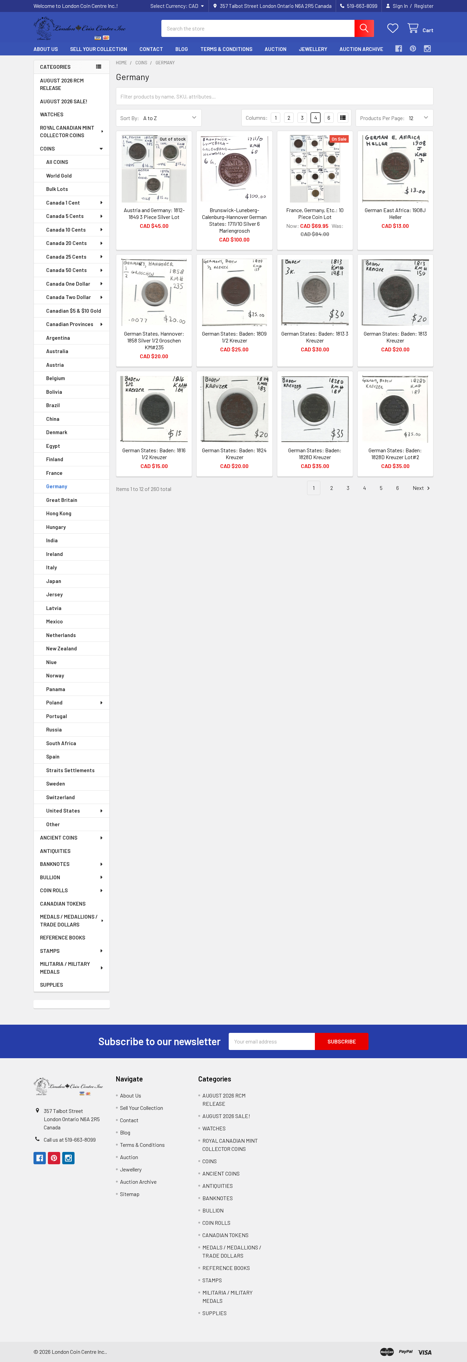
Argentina (58, 338)
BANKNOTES (54, 864)
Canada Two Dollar (68, 297)
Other (53, 824)
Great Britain (61, 500)
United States (63, 810)
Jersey (54, 594)
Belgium (55, 378)
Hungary (56, 527)
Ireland (54, 554)
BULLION (50, 877)
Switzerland (60, 797)
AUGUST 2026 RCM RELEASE (62, 84)
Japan (53, 581)
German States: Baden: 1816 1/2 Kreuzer (154, 453)
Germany (56, 486)
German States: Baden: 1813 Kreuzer (395, 336)
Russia (54, 729)
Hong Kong (58, 513)
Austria (55, 365)
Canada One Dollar (68, 284)
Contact (151, 49)
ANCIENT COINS (58, 837)
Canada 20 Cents (66, 243)
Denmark (56, 432)
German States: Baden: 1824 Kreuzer (234, 453)
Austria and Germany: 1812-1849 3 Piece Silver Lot (154, 213)
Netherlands (61, 635)
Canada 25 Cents (66, 257)
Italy (51, 567)
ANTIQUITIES (55, 851)
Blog (181, 49)
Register (423, 6)
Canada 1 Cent (63, 202)
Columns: (257, 117)
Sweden (55, 783)
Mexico (54, 621)
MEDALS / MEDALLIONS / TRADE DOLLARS (69, 920)
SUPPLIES (51, 985)
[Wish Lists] (394, 28)
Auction (275, 49)
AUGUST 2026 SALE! (64, 101)
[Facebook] (398, 48)
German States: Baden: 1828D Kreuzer (315, 453)
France (54, 473)
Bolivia (54, 392)
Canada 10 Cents (66, 229)
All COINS (57, 162)
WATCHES (51, 114)
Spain (52, 756)
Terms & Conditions (226, 49)
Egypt (53, 446)
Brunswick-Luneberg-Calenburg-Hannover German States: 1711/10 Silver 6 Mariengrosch (234, 220)
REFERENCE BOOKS (62, 937)
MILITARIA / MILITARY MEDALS (65, 968)
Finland (54, 459)
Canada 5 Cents (65, 216)
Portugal (56, 716)
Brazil (53, 405)
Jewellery (313, 49)
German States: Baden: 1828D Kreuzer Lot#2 (395, 453)
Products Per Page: (382, 118)
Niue (51, 662)
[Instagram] (427, 48)
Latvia (54, 608)
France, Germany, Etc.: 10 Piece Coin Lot (315, 213)
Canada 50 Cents (66, 270)
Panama (55, 689)
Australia (57, 351)
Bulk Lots (57, 189)
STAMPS (49, 951)
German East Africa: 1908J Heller (395, 213)
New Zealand (61, 648)
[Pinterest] (413, 48)
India (52, 540)
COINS (47, 148)
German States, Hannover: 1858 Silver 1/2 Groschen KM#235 (154, 340)
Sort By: (129, 118)
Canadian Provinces (69, 324)
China (52, 419)
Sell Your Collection (98, 49)
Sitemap (129, 1194)
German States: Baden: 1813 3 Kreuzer (314, 336)
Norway (55, 675)
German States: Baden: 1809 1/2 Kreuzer (234, 336)
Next (419, 487)
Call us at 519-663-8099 (70, 1139)
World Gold (59, 175)
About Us (46, 49)
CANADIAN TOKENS (62, 903)
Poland (54, 702)
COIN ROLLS (54, 890)
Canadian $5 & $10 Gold (73, 311)
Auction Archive (361, 49)
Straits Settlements (70, 770)
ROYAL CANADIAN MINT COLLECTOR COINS (67, 132)
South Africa (61, 743)
